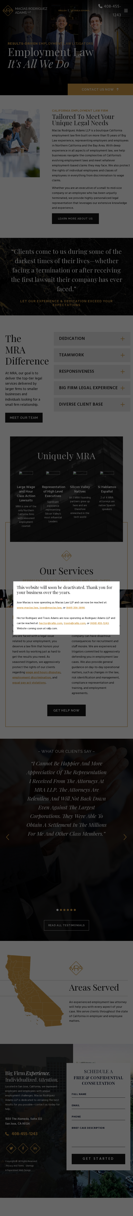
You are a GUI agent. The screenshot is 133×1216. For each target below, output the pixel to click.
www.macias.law (27, 608)
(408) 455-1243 (99, 623)
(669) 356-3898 (75, 608)
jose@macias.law (51, 608)
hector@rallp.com (50, 623)
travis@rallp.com (75, 623)
